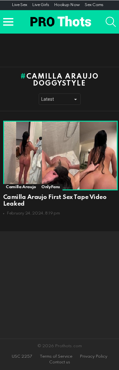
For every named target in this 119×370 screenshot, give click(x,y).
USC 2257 (22, 356)
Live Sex (19, 5)
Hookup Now (67, 5)
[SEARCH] (111, 22)
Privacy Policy (93, 356)
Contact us (59, 362)
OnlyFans (50, 187)
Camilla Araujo (21, 187)
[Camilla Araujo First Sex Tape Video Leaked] (59, 155)
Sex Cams (94, 5)
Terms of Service (56, 356)
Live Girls (40, 5)
